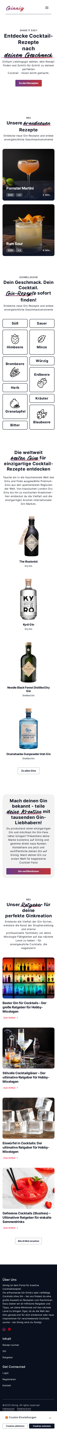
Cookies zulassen (42, 1426)
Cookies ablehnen (15, 1426)
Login (6, 1373)
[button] (28, 1418)
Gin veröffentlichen (28, 871)
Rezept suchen (11, 1345)
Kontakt (7, 1385)
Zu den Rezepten (28, 83)
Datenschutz (24, 1408)
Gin (4, 1351)
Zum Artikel (9, 1017)
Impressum (9, 1408)
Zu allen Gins (28, 770)
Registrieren (9, 1379)
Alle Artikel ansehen (28, 1241)
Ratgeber (8, 1357)
